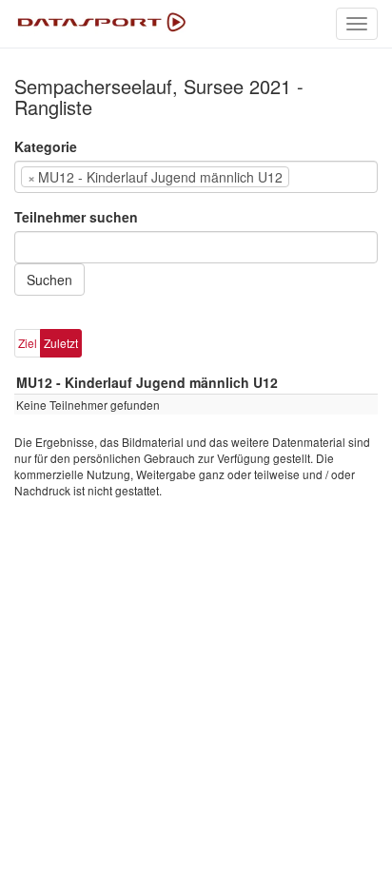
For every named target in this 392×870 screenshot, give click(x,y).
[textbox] (322, 177)
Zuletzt (61, 343)
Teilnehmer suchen (76, 216)
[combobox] (196, 177)
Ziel (27, 343)
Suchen (49, 279)
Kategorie (45, 146)
